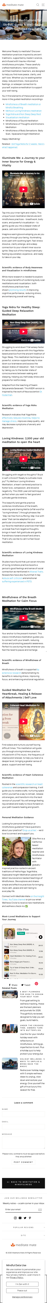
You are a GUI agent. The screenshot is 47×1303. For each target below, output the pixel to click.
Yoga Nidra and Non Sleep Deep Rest (23, 114)
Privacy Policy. (17, 1277)
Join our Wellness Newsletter (23, 1198)
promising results (17, 289)
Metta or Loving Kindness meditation (24, 110)
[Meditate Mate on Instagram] (15, 1217)
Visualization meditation (17, 117)
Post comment (23, 1162)
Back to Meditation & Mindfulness (25, 1183)
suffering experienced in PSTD (17, 581)
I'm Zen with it (22, 1284)
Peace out (22, 1290)
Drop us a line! (30, 830)
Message (7, 1134)
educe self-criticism (12, 578)
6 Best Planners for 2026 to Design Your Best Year (32, 994)
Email (5, 1122)
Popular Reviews (23, 1227)
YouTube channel (17, 899)
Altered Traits (36, 571)
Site (23, 1235)
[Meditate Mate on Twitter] (25, 1217)
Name (5, 1109)
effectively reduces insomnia (16, 417)
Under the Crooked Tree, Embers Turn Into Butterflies (32, 1027)
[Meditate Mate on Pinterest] (30, 1217)
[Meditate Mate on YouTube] (20, 1217)
